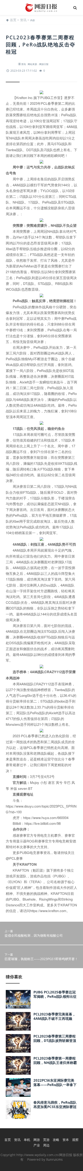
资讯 (23, 20)
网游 (36, 1139)
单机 (27, 1139)
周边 (46, 1145)
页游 (46, 1139)
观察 (75, 1139)
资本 (65, 1139)
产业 (36, 1145)
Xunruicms (54, 1159)
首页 (13, 20)
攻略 (56, 1139)
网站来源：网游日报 (38, 64)
